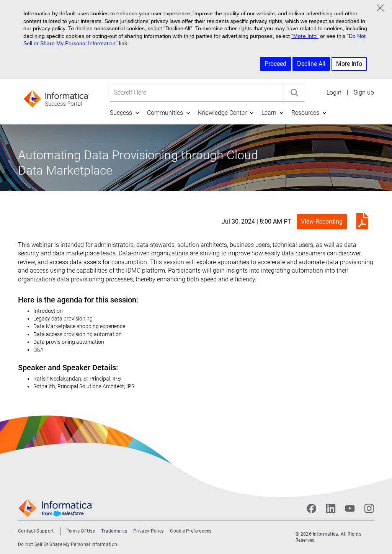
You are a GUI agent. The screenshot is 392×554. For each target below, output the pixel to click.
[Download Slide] (360, 221)
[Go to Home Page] (56, 96)
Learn (268, 112)
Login (334, 92)
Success (121, 112)
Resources (305, 112)
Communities (165, 112)
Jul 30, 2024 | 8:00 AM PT (256, 221)
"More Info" (304, 36)
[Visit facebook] (312, 508)
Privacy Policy (148, 531)
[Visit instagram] (369, 508)
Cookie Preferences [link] (190, 531)
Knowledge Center (222, 112)
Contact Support (36, 531)
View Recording (322, 221)
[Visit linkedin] (331, 508)
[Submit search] (294, 92)
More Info (349, 63)
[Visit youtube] (350, 508)
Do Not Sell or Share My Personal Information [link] (67, 544)
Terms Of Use (81, 531)
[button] (137, 113)
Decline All (311, 63)
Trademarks (114, 531)
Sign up (364, 92)
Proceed (275, 63)
